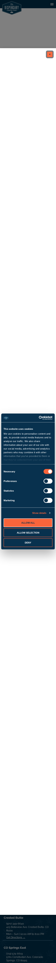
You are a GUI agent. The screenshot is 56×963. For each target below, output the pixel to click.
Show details (39, 513)
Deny (28, 542)
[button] (50, 54)
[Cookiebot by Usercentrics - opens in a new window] (39, 418)
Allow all (28, 522)
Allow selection (28, 532)
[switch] (48, 481)
